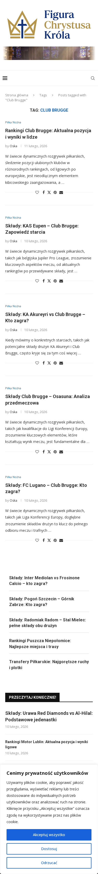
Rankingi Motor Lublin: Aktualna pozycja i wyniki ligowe (46, 744)
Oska (13, 146)
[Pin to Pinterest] (55, 192)
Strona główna (16, 95)
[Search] (92, 78)
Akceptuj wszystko (49, 834)
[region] (49, 819)
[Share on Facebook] (44, 192)
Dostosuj (49, 848)
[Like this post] (37, 192)
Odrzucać (49, 862)
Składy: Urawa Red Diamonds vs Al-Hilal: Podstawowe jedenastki (49, 716)
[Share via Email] (61, 192)
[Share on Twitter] (49, 192)
